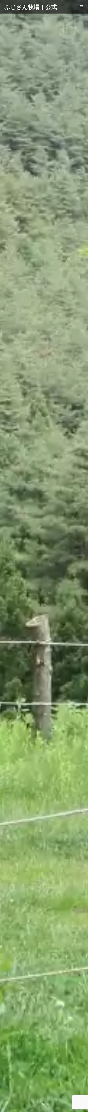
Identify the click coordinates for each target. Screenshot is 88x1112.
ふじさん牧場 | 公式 (31, 7)
